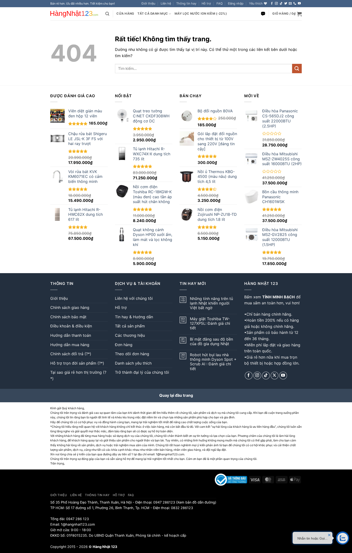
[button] (236, 3)
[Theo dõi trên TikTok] (281, 3)
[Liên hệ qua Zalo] (263, 13)
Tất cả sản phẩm (130, 326)
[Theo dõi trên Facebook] (271, 3)
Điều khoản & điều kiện (71, 326)
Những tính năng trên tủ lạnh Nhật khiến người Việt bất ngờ (211, 303)
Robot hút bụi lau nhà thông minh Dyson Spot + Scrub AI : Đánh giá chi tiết (213, 362)
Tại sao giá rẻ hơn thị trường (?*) (78, 375)
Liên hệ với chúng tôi (134, 298)
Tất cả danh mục (152, 13)
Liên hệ (166, 3)
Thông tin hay (186, 3)
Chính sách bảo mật (68, 316)
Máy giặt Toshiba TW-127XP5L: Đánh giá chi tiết (210, 323)
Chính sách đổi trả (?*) (70, 353)
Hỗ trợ (206, 3)
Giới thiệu (148, 3)
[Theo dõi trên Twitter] (285, 3)
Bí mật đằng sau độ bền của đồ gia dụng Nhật (211, 341)
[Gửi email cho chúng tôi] (290, 3)
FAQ (219, 3)
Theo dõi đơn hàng (132, 353)
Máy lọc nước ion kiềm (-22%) (201, 13)
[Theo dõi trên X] (274, 375)
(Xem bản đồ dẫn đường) (195, 502)
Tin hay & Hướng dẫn (134, 316)
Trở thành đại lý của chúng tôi (142, 372)
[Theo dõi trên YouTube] (299, 3)
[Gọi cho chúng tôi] (294, 3)
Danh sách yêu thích (133, 363)
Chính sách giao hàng (69, 307)
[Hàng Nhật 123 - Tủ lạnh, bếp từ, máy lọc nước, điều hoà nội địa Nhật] (74, 14)
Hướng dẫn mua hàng (69, 344)
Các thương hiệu (130, 335)
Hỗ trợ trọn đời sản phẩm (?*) (77, 363)
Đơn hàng (123, 344)
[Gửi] (297, 68)
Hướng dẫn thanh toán (70, 335)
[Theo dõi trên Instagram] (276, 3)
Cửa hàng (125, 13)
